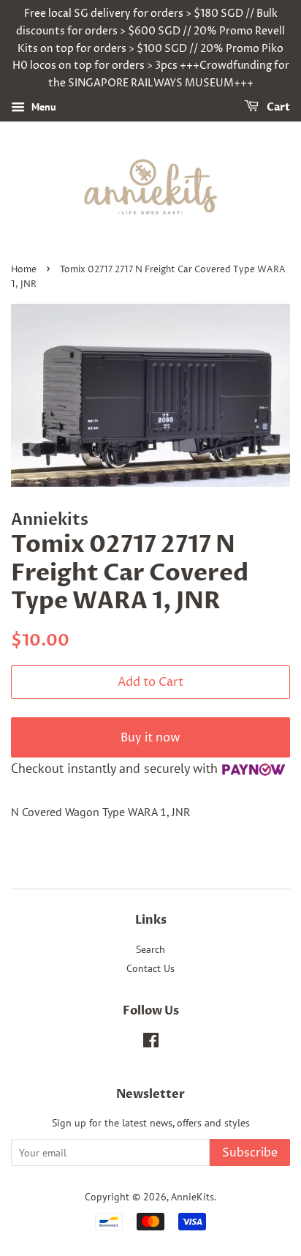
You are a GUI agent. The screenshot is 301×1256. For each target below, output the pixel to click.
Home (24, 269)
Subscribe (250, 1153)
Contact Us (150, 968)
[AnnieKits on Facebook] (150, 1043)
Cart (277, 107)
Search (150, 949)
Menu (42, 106)
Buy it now (150, 738)
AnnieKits (192, 1196)
